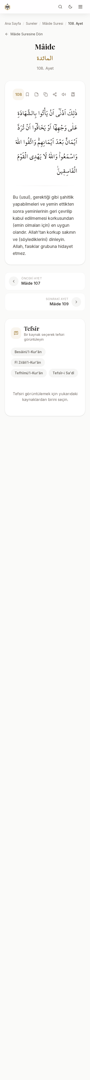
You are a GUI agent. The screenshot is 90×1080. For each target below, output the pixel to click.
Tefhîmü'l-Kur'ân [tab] (29, 373)
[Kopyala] (45, 94)
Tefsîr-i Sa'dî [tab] (63, 373)
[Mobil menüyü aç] (80, 7)
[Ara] (60, 7)
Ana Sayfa (13, 23)
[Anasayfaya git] (7, 6)
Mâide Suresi (52, 23)
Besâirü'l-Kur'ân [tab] (28, 352)
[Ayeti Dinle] (64, 94)
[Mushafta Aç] (73, 94)
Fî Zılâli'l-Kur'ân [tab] (28, 362)
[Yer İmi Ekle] (27, 94)
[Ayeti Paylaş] (54, 94)
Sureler (31, 23)
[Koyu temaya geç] (70, 7)
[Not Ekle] (36, 94)
